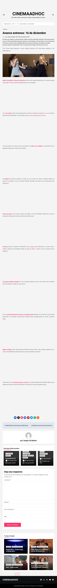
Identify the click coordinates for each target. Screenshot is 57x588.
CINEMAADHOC (28, 13)
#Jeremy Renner (40, 41)
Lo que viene (9, 453)
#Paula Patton (16, 45)
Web (5, 516)
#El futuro (41, 39)
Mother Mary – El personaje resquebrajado (14, 550)
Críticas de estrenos (17, 546)
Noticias (5, 29)
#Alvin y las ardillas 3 (9, 39)
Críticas (8, 546)
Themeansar (40, 586)
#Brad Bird (36, 39)
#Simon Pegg (31, 45)
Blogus (32, 586)
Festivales (25, 451)
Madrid (25, 455)
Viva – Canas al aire (12, 567)
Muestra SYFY (43, 453)
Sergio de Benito (11, 36)
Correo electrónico (9, 509)
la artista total (33, 246)
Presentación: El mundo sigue (10, 459)
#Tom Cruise (44, 45)
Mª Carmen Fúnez (12, 460)
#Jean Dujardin (31, 41)
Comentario (7, 480)
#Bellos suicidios (28, 39)
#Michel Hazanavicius (27, 43)
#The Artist (38, 45)
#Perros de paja (24, 45)
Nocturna (31, 455)
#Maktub (19, 43)
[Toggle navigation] (4, 15)
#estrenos (24, 41)
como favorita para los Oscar (37, 115)
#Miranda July (36, 43)
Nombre (6, 502)
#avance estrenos (19, 39)
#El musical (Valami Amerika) (14, 41)
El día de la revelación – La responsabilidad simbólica (39, 566)
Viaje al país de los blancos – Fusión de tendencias (40, 550)
